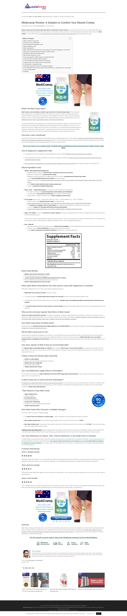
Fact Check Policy (65, 605)
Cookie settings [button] (90, 613)
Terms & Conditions (82, 605)
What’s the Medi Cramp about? (31, 41)
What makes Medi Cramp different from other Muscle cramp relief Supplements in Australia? (47, 50)
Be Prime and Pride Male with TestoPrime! (90, 589)
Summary (27, 71)
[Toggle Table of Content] (69, 39)
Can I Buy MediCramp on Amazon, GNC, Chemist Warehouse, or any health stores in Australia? (47, 67)
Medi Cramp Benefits (29, 48)
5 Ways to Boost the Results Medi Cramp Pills (35, 58)
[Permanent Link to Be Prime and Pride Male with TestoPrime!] (91, 573)
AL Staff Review (31, 560)
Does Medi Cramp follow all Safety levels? (34, 53)
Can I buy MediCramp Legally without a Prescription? (37, 60)
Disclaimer (57, 605)
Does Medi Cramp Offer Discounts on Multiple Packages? (38, 66)
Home (41, 605)
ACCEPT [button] (98, 613)
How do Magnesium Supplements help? (33, 44)
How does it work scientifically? (32, 42)
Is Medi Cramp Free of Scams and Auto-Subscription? (37, 62)
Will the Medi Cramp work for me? (32, 55)
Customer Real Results (29, 69)
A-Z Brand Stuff (39, 560)
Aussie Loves (36, 6)
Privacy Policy (73, 605)
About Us (46, 605)
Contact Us (51, 605)
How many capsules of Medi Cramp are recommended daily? (39, 57)
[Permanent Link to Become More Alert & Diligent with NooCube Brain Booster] (63, 573)
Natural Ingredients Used (30, 46)
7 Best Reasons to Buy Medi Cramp (33, 64)
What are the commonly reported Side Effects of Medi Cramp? (39, 51)
